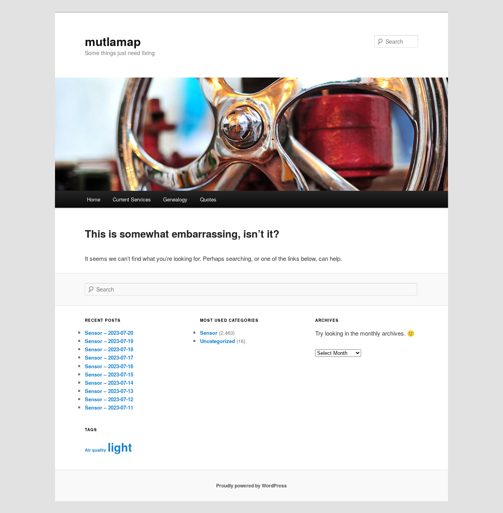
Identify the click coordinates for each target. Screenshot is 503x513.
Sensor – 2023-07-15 (109, 374)
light (120, 447)
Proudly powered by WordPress (251, 485)
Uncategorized (217, 341)
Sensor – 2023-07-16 (109, 366)
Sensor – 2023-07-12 (109, 399)
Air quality (95, 450)
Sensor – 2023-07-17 (109, 357)
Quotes (208, 199)
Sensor (208, 332)
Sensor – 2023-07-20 (109, 332)
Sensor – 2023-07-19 (109, 341)
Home (93, 199)
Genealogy (175, 199)
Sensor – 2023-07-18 (109, 349)
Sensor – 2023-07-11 (109, 407)
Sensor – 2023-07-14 (109, 382)
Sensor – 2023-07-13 (109, 391)
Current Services (132, 199)
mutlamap (113, 41)
